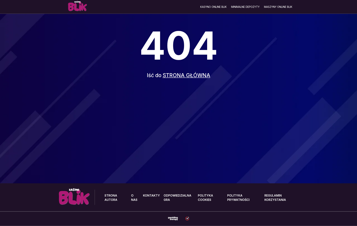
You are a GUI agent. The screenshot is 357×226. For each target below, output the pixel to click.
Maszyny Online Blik (278, 6)
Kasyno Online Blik (213, 6)
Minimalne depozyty (245, 6)
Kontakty (151, 195)
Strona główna (186, 75)
